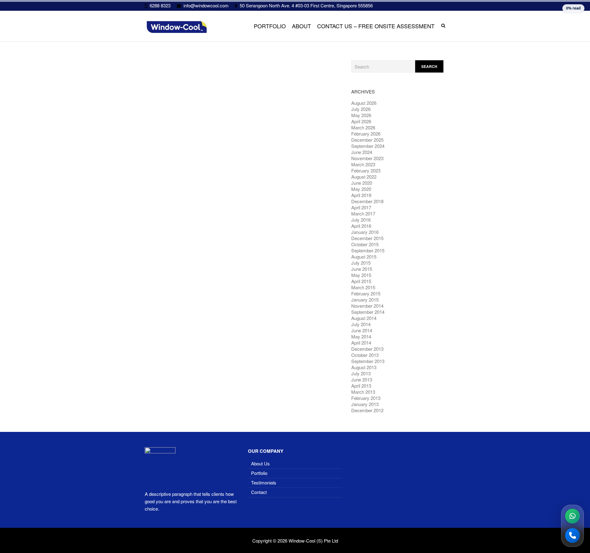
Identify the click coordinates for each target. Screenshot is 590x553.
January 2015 (365, 299)
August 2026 (363, 103)
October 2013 (365, 355)
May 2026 (361, 115)
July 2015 (361, 262)
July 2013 (361, 373)
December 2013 (367, 349)
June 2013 (361, 379)
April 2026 (361, 121)
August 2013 (363, 367)
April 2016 (361, 226)
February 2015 (365, 293)
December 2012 (367, 410)
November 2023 (367, 158)
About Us (260, 463)
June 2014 (361, 330)
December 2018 (367, 201)
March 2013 (363, 392)
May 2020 (361, 189)
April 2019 (361, 195)
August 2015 (363, 256)
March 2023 (363, 164)
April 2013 (361, 385)
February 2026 (365, 133)
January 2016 (365, 232)
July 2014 (361, 324)
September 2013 (367, 361)
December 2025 (367, 139)
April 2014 (361, 342)
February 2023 (365, 170)
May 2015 (361, 275)
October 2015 (365, 244)
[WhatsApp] (572, 516)
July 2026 (361, 109)
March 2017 (363, 213)
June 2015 (361, 269)
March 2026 (363, 127)
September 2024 (367, 146)
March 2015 (363, 287)
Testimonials (263, 482)
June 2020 (361, 183)
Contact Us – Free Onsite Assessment (376, 26)
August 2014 (363, 318)
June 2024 (361, 152)
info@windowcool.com (206, 5)
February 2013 (365, 398)
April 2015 (361, 281)
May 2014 (361, 336)
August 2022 (363, 176)
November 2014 (367, 305)
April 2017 (361, 207)
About (301, 26)
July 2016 (361, 219)
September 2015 (367, 250)
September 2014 (367, 312)
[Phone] (572, 535)
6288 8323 (160, 5)
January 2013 (365, 404)
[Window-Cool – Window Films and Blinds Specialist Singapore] (177, 27)
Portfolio (270, 26)
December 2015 (367, 238)
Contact (259, 492)
